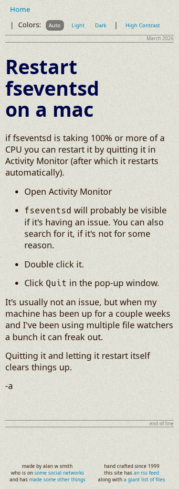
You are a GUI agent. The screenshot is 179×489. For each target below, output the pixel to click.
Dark (100, 25)
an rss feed (146, 472)
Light (78, 25)
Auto (55, 25)
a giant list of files (144, 479)
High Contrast (143, 25)
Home (20, 9)
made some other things (57, 479)
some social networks (59, 472)
